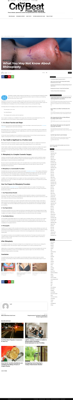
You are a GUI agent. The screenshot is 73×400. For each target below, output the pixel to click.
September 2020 (53, 222)
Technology (53, 298)
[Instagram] (33, 0)
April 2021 (52, 211)
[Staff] (2, 73)
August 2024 (53, 154)
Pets (51, 285)
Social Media (53, 292)
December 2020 (53, 217)
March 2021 (53, 212)
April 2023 (52, 175)
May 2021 (52, 209)
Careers (52, 248)
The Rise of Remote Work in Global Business (58, 90)
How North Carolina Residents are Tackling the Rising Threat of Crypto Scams (12, 364)
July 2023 (52, 170)
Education (52, 256)
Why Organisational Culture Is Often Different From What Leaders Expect (60, 118)
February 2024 (53, 159)
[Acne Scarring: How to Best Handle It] (39, 267)
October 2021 (53, 201)
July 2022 (52, 186)
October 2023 (53, 166)
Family (52, 258)
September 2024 (53, 153)
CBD (51, 250)
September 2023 (53, 167)
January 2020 (53, 233)
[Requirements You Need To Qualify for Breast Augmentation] (24, 267)
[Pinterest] (9, 76)
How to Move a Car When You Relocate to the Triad (60, 109)
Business (52, 245)
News (52, 284)
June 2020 (52, 227)
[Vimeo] (35, 0)
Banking (52, 243)
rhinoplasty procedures (31, 171)
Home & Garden (53, 277)
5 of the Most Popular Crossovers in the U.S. (58, 79)
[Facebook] (31, 0)
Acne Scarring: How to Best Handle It (39, 272)
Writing (52, 304)
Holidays (52, 275)
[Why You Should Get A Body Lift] (8, 267)
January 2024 (53, 161)
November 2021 (53, 199)
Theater (52, 300)
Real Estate (53, 288)
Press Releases (53, 287)
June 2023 (52, 172)
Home (2, 36)
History (52, 274)
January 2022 (53, 196)
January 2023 (53, 180)
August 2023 (53, 169)
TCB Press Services (54, 296)
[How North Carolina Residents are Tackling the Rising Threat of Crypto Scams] (12, 354)
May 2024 (52, 157)
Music (52, 282)
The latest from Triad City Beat (56, 95)
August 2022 (53, 185)
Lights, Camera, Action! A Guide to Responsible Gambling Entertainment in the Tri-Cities (36, 341)
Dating (52, 254)
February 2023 (53, 178)
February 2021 (53, 214)
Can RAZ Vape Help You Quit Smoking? (59, 134)
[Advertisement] (36, 27)
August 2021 (53, 204)
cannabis (52, 246)
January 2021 (53, 215)
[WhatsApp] (12, 76)
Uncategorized (53, 303)
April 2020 (52, 230)
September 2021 (53, 203)
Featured (52, 261)
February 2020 (53, 232)
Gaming (26, 337)
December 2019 (53, 235)
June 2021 (52, 207)
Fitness (52, 264)
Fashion (52, 259)
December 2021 (53, 198)
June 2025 (52, 151)
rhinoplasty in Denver (14, 186)
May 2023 (52, 174)
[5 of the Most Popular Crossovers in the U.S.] (12, 330)
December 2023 (53, 162)
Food (51, 266)
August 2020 (53, 224)
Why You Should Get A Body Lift (7, 272)
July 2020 (52, 225)
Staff (11, 304)
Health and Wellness (7, 36)
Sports (52, 295)
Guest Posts (53, 271)
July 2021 (52, 206)
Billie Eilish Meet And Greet (8, 315)
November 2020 (53, 219)
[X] (34, 0)
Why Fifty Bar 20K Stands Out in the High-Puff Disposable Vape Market (60, 125)
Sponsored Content (54, 293)
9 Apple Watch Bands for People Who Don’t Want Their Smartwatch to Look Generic (61, 98)
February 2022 (53, 195)
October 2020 (53, 220)
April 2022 (52, 191)
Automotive (3, 337)
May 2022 (52, 190)
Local (51, 280)
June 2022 (52, 188)
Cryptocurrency (53, 251)
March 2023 (53, 177)
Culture (52, 253)
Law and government (54, 279)
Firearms (52, 263)
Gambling (52, 267)
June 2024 (52, 156)
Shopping (52, 290)
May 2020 (52, 228)
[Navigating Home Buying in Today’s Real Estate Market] (36, 354)
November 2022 (53, 182)
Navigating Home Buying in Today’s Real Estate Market (33, 363)
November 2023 (53, 164)
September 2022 (53, 183)
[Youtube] (36, 0)
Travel (52, 301)
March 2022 (53, 193)
